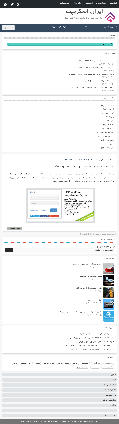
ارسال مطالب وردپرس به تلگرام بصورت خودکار (81, 346)
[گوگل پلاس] (18, 4)
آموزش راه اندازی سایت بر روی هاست (87, 300)
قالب (15, 363)
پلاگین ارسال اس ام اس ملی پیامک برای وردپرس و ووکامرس (91, 74)
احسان (111, 350)
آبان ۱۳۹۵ (110, 148)
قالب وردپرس (108, 367)
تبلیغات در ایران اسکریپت (96, 3)
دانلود (38, 363)
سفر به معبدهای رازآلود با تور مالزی (89, 288)
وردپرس (95, 367)
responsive (109, 363)
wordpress (97, 363)
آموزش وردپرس (110, 27)
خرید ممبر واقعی (108, 346)
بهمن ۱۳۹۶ (109, 117)
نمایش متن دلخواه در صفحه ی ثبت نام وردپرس (96, 68)
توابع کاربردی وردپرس (56, 27)
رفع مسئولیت (65, 3)
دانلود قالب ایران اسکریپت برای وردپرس (98, 81)
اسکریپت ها (95, 27)
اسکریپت (113, 3)
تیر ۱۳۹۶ (110, 125)
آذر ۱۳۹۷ (110, 109)
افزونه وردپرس (63, 363)
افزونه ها (83, 27)
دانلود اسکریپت (26, 363)
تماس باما (77, 3)
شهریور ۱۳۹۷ (108, 113)
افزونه (75, 363)
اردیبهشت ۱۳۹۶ (107, 132)
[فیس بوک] (25, 4)
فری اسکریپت (110, 380)
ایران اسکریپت (49, 363)
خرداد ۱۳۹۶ (109, 129)
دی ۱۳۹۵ (110, 144)
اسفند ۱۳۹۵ (109, 140)
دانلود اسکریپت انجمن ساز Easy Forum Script (96, 61)
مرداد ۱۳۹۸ (109, 105)
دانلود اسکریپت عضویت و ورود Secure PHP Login (88, 160)
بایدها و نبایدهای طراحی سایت (91, 276)
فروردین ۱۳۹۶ (108, 136)
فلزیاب (111, 342)
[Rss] (5, 4)
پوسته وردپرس (82, 367)
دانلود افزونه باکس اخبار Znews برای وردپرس (88, 350)
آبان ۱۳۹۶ (110, 121)
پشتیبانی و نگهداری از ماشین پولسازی (87, 264)
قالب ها (72, 27)
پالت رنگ (112, 410)
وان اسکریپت (111, 395)
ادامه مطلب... (14, 228)
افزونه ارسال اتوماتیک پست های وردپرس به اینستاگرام (93, 88)
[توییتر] (12, 4)
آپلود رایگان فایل (109, 390)
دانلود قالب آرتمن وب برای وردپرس (92, 342)
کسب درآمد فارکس (108, 416)
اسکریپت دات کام (109, 400)
